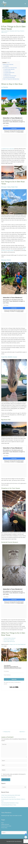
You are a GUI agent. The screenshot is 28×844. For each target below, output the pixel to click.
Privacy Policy (4, 827)
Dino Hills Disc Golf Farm (9, 639)
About (2, 822)
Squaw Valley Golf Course (9, 641)
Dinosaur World (6, 260)
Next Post (22, 731)
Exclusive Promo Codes (6, 826)
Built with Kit (14, 687)
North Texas (17, 30)
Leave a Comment (5, 30)
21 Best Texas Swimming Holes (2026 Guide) (10, 795)
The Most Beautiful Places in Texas (8, 804)
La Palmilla (4, 87)
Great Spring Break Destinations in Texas (9, 802)
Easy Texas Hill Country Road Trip (8, 797)
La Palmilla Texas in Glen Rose (7, 148)
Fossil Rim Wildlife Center (9, 357)
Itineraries (12, 30)
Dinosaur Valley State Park (9, 187)
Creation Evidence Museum (9, 638)
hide (8, 62)
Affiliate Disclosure (5, 824)
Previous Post (6, 731)
